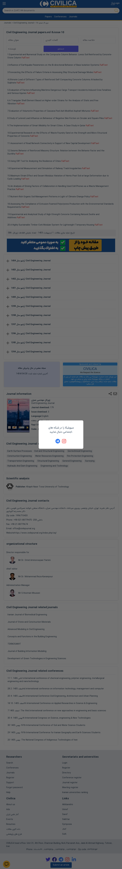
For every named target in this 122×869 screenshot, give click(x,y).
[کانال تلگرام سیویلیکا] (57, 441)
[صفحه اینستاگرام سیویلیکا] (64, 441)
